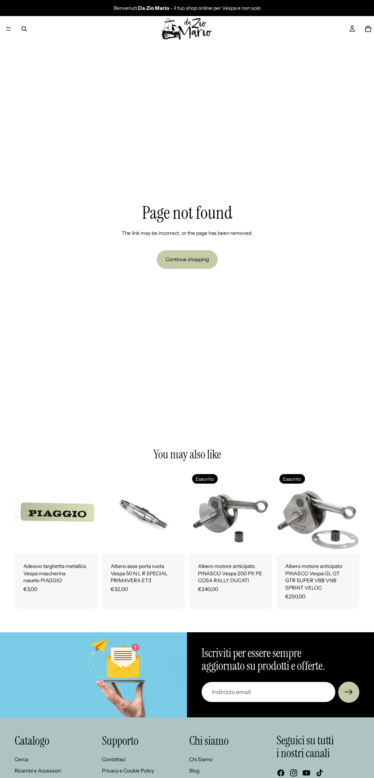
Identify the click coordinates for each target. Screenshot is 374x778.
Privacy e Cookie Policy (128, 770)
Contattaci (114, 759)
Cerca (21, 759)
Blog (194, 770)
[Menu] (8, 28)
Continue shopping (187, 259)
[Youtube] (306, 773)
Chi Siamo (201, 759)
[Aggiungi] (86, 542)
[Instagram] (293, 773)
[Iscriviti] (348, 692)
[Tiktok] (319, 773)
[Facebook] (280, 773)
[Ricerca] (24, 29)
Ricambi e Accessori (38, 770)
